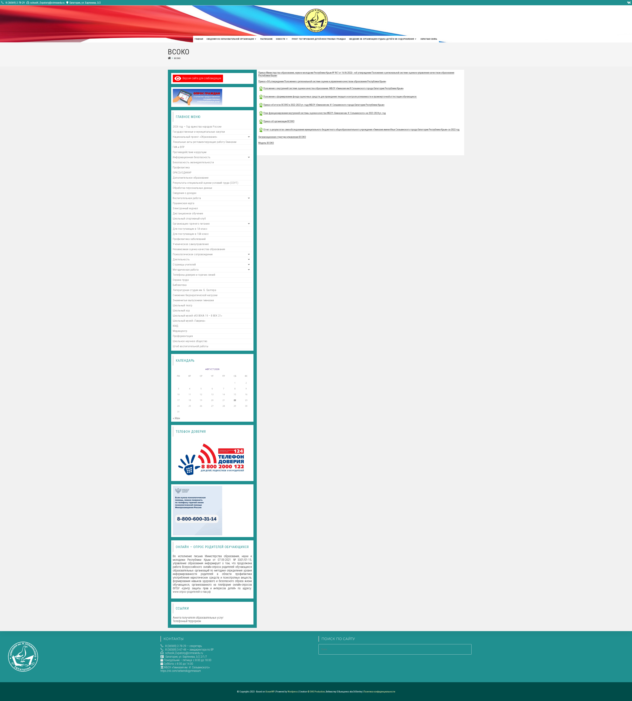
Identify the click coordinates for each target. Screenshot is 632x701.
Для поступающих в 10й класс (191, 233)
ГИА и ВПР (179, 147)
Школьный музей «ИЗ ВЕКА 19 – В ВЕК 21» (197, 315)
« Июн (176, 418)
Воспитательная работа (187, 198)
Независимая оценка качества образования (199, 249)
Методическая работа (186, 269)
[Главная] (169, 58)
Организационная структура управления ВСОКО (282, 136)
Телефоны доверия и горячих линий (194, 274)
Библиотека (179, 285)
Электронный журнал (185, 208)
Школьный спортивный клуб (189, 218)
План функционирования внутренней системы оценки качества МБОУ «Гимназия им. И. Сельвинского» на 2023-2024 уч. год (324, 113)
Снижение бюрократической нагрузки (195, 295)
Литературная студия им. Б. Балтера (194, 290)
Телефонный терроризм (187, 621)
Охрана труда (181, 279)
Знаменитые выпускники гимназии (193, 300)
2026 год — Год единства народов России (197, 126)
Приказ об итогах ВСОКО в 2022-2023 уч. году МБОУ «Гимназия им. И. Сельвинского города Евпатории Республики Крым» (323, 104)
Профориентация (183, 336)
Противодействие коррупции (190, 152)
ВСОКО (177, 58)
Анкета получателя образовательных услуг (198, 617)
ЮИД (175, 325)
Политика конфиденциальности (379, 691)
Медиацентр (180, 331)
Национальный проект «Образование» (195, 136)
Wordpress (293, 691)
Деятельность (181, 259)
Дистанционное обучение (188, 213)
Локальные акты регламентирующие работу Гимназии (205, 142)
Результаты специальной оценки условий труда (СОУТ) (205, 182)
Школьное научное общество (190, 341)
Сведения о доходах (184, 193)
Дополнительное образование (191, 177)
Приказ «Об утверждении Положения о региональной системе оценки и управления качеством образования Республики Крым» (322, 81)
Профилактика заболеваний (189, 239)
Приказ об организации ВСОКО (278, 121)
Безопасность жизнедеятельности (193, 162)
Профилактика (181, 167)
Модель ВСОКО (266, 142)
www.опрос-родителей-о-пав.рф (192, 591)
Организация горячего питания (191, 223)
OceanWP (270, 691)
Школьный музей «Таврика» (189, 320)
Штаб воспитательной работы (190, 346)
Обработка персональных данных (192, 188)
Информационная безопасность (192, 157)
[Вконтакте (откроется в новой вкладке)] (628, 2)
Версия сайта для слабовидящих (201, 78)
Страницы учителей (184, 264)
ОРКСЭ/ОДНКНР (182, 172)
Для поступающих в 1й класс (190, 228)
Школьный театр (182, 305)
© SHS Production (316, 691)
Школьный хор (181, 310)
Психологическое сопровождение (193, 254)
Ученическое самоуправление (191, 244)
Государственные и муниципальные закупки (199, 131)
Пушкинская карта (183, 203)
